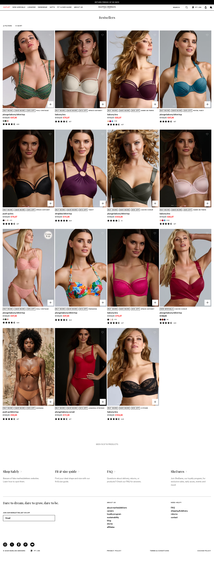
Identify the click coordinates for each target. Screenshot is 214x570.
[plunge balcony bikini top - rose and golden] (8, 121)
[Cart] (211, 7)
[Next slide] (50, 69)
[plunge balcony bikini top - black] (161, 319)
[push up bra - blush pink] (6, 220)
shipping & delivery (179, 510)
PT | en (198, 7)
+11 (11, 220)
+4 (167, 319)
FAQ (173, 507)
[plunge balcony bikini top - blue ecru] (4, 121)
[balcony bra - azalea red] (110, 121)
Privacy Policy (114, 551)
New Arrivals (19, 7)
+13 (115, 121)
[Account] (205, 7)
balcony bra (60, 114)
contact (174, 517)
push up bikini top (11, 411)
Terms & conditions (159, 551)
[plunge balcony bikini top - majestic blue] (165, 319)
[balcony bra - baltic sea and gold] (112, 121)
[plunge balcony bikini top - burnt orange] (163, 319)
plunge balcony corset (65, 411)
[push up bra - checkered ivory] (8, 220)
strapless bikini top (63, 213)
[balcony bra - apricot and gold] (108, 121)
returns (174, 514)
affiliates (111, 527)
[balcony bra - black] (108, 319)
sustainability (113, 517)
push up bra (8, 213)
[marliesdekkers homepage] (107, 7)
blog (109, 520)
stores (110, 523)
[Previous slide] (6, 69)
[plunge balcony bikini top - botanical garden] (6, 121)
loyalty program (114, 514)
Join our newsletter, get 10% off (16, 513)
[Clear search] (185, 7)
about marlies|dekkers (117, 507)
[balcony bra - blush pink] (110, 319)
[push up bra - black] (4, 220)
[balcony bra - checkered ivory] (112, 319)
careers (110, 510)
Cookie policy (204, 551)
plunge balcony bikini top (14, 114)
